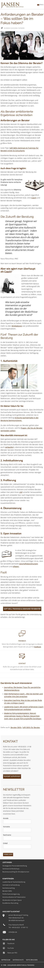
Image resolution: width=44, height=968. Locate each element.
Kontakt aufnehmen (12, 776)
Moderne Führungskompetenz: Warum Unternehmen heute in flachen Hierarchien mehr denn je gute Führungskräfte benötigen (22, 716)
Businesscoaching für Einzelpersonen (15, 872)
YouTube (10, 948)
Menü (41, 4)
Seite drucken (32, 960)
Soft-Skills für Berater (31, 727)
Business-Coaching (11, 28)
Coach (33, 198)
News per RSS (12, 953)
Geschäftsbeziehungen (28, 564)
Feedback (37, 647)
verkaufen (9, 447)
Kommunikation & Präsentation (14, 897)
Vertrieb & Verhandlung (11, 885)
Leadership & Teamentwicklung (13, 882)
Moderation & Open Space (12, 900)
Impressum (5, 960)
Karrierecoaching (8, 888)
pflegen (16, 566)
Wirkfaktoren (17, 326)
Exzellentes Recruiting (10, 903)
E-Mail (5, 843)
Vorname (6, 826)
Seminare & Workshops (10, 869)
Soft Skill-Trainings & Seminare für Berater (22, 609)
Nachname (7, 835)
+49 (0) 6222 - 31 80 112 (19, 927)
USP (20, 492)
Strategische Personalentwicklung (14, 866)
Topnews (21, 28)
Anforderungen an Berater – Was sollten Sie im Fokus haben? (22, 18)
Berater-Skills (16, 727)
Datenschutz (18, 960)
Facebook (10, 943)
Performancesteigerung (11, 894)
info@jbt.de (13, 932)
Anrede (5, 818)
